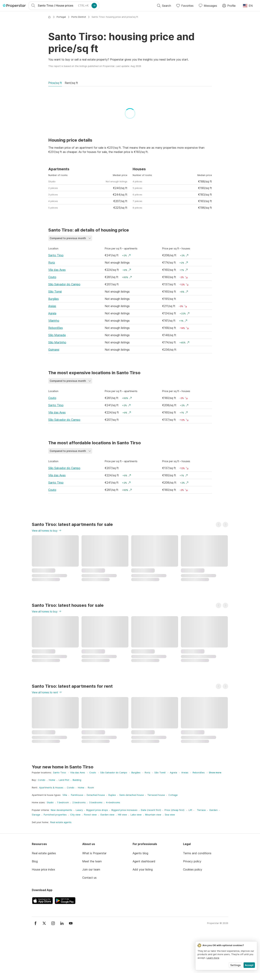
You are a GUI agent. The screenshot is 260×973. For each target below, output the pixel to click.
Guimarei (53, 393)
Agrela (52, 356)
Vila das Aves (57, 313)
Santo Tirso (55, 298)
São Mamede (57, 378)
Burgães (53, 342)
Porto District (78, 16)
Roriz (51, 306)
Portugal (61, 16)
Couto (52, 320)
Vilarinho (53, 364)
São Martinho (57, 385)
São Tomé (55, 335)
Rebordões (55, 371)
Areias (52, 349)
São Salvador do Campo (64, 327)
